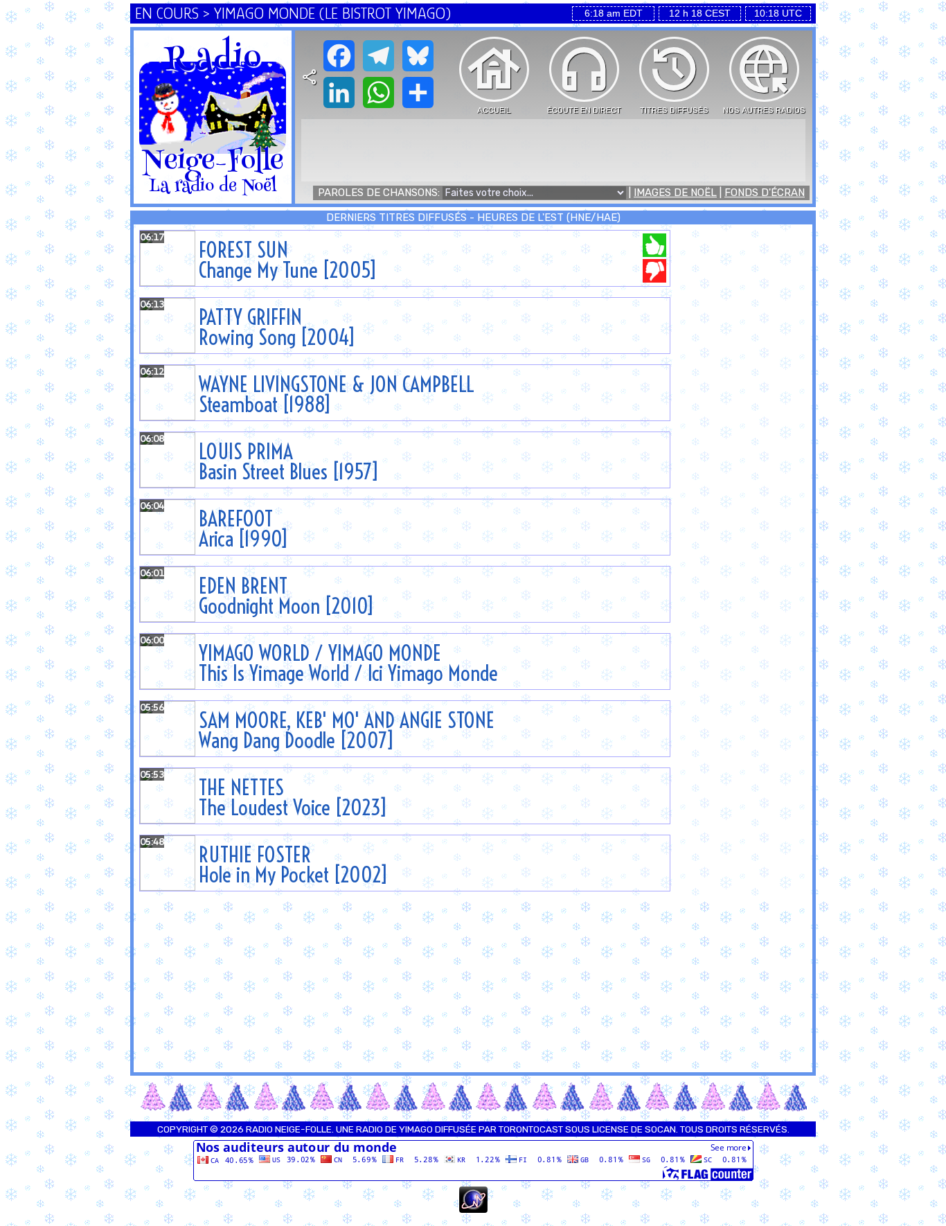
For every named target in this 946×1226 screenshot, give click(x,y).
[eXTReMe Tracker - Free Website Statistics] (473, 1209)
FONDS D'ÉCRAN (764, 192)
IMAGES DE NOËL (675, 192)
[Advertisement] (553, 150)
